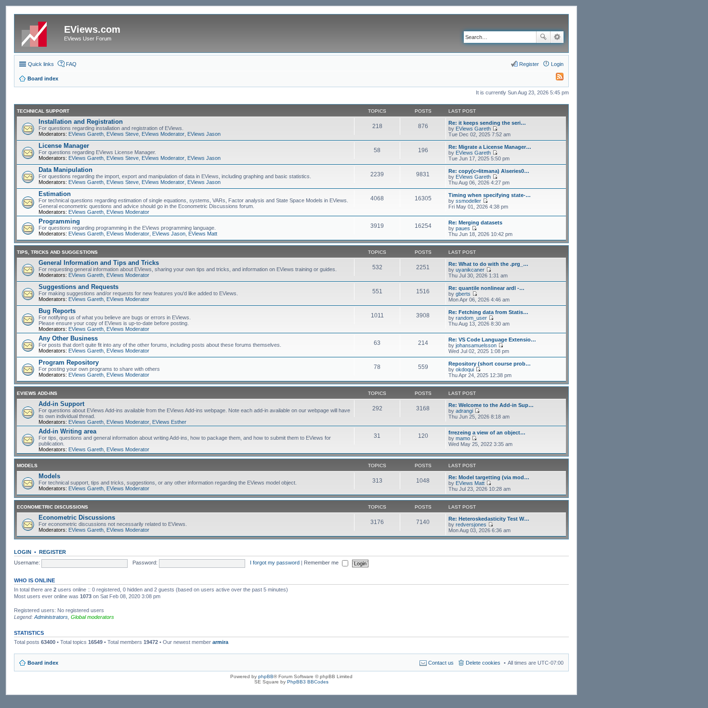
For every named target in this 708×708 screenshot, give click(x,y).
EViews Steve (122, 134)
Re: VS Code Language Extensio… (492, 339)
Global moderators (92, 617)
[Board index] (40, 32)
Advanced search (557, 37)
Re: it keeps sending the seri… (487, 123)
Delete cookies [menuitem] (483, 663)
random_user (471, 318)
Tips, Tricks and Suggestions (57, 252)
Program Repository (69, 362)
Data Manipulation (65, 169)
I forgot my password (275, 562)
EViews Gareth (86, 134)
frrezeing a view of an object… (486, 432)
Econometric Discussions (52, 507)
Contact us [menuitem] (441, 663)
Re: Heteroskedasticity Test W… (488, 519)
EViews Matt (202, 233)
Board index (42, 663)
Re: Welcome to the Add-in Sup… (491, 405)
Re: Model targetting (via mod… (488, 477)
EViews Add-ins (37, 393)
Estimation (55, 193)
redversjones (471, 524)
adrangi (464, 411)
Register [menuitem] (529, 64)
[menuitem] (555, 78)
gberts (463, 294)
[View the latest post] (495, 128)
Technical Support (43, 111)
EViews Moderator (163, 134)
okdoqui (465, 369)
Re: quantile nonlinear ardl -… (486, 288)
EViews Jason (204, 134)
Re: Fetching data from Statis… (488, 312)
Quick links (41, 64)
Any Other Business (68, 338)
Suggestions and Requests (78, 286)
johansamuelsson (476, 345)
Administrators (51, 617)
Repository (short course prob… (489, 364)
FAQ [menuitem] (71, 64)
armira (220, 642)
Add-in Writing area (67, 431)
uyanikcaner (470, 270)
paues (463, 228)
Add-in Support (61, 403)
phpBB (266, 676)
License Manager (64, 145)
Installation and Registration (81, 121)
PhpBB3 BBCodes (307, 681)
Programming (59, 221)
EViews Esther (169, 422)
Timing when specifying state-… (489, 195)
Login (22, 552)
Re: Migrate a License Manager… (489, 147)
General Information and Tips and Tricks (99, 262)
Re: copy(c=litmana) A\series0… (488, 171)
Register (52, 552)
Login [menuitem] (557, 64)
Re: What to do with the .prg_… (488, 264)
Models (27, 465)
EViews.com (92, 29)
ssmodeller (468, 201)
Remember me (322, 562)
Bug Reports (57, 311)
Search (543, 37)
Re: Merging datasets (475, 222)
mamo (463, 438)
